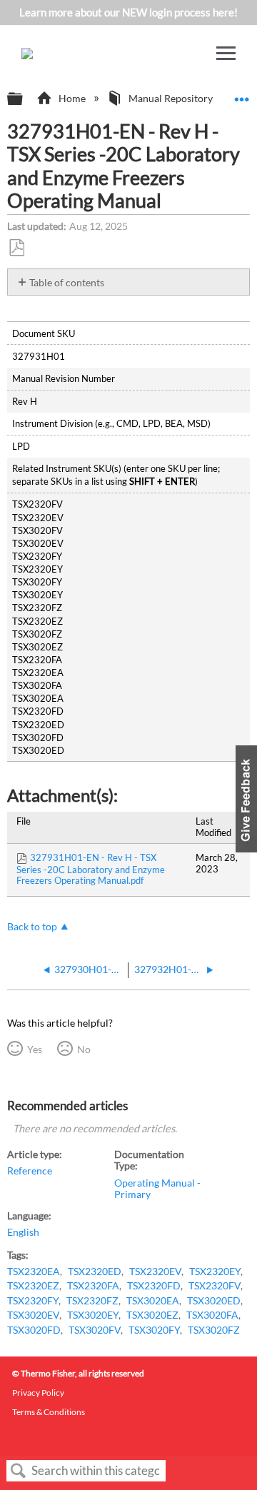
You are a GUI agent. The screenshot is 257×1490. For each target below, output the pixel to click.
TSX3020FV (95, 1330)
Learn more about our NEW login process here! (128, 12)
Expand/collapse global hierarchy (24, 99)
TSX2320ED (94, 1271)
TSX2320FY (33, 1301)
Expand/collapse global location (242, 95)
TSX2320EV (155, 1271)
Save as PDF (16, 248)
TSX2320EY (215, 1271)
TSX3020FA (212, 1315)
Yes (34, 1049)
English (23, 1232)
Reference (29, 1171)
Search (18, 1471)
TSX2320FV (214, 1286)
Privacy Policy (38, 1392)
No (83, 1049)
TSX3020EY (93, 1315)
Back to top (32, 926)
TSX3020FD (34, 1330)
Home (71, 98)
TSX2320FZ (92, 1301)
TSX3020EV (33, 1315)
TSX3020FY (154, 1330)
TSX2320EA (33, 1271)
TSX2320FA (93, 1286)
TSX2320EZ (33, 1286)
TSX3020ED (214, 1301)
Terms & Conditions (48, 1411)
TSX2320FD (154, 1286)
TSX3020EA (152, 1301)
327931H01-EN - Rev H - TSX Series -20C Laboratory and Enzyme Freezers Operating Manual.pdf (90, 869)
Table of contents (66, 282)
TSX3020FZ (214, 1330)
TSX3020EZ (152, 1315)
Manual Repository (170, 98)
